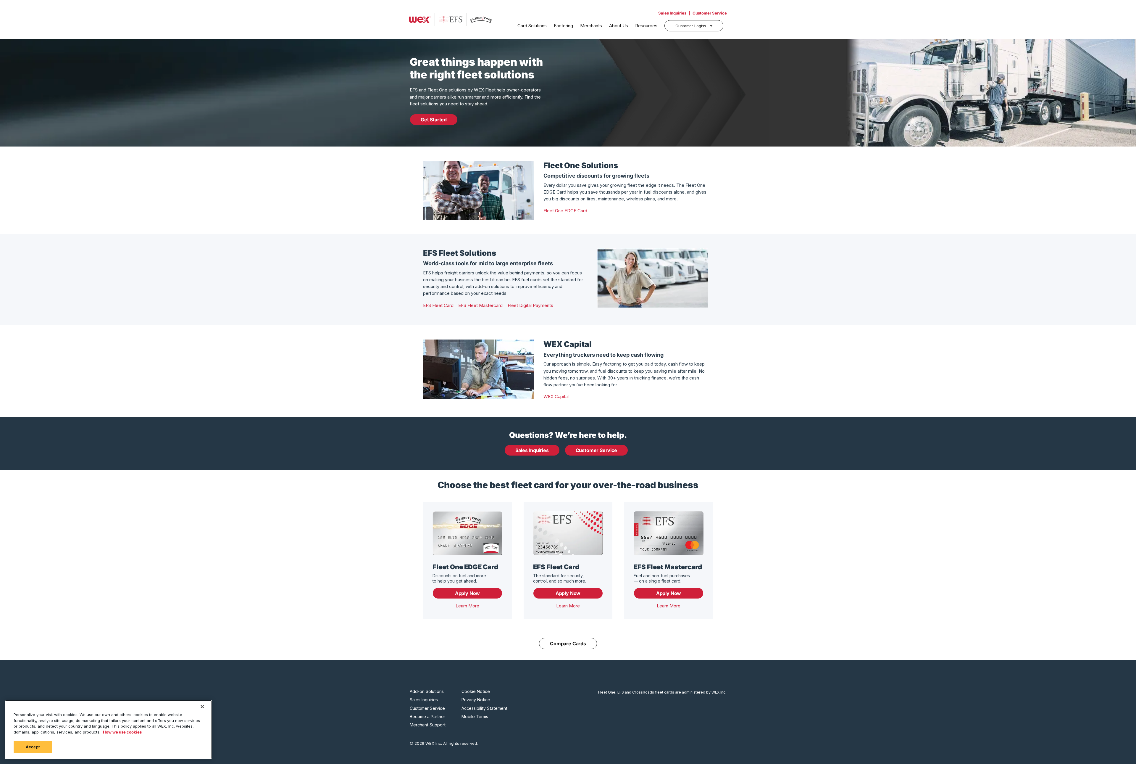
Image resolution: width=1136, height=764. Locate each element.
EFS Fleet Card (438, 305)
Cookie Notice (476, 691)
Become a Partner (427, 717)
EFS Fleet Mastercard (480, 305)
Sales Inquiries (672, 13)
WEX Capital (556, 396)
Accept (33, 746)
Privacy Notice (476, 700)
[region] (108, 729)
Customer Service (710, 13)
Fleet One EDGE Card (565, 210)
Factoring (563, 25)
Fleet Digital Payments (530, 305)
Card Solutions (532, 25)
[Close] (202, 706)
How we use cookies (122, 732)
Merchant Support (428, 725)
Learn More (467, 606)
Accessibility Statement (484, 708)
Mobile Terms (475, 717)
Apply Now (467, 593)
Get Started (434, 120)
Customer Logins (690, 25)
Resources (646, 25)
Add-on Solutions (427, 691)
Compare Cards (568, 643)
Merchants (591, 25)
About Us (618, 25)
